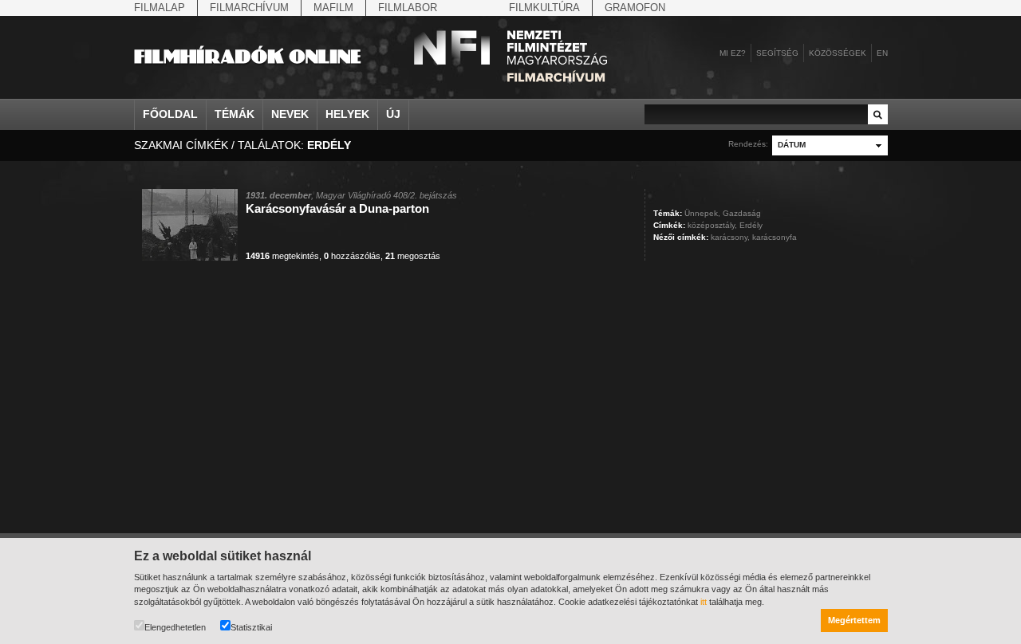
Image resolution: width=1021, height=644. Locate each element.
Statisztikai (251, 627)
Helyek (347, 114)
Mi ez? (732, 53)
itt (703, 602)
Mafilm (333, 8)
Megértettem (854, 620)
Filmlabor (407, 8)
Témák (234, 114)
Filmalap (159, 8)
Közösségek (837, 53)
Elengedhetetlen (175, 627)
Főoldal (170, 114)
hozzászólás (352, 256)
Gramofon (635, 8)
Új (393, 114)
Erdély (751, 225)
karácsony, (730, 237)
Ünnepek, (702, 213)
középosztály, (712, 225)
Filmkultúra (544, 8)
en (882, 53)
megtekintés (282, 256)
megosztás (412, 256)
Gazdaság (742, 213)
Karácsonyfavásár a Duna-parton (337, 208)
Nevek (290, 114)
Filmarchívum (249, 8)
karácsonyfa (774, 237)
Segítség (777, 53)
